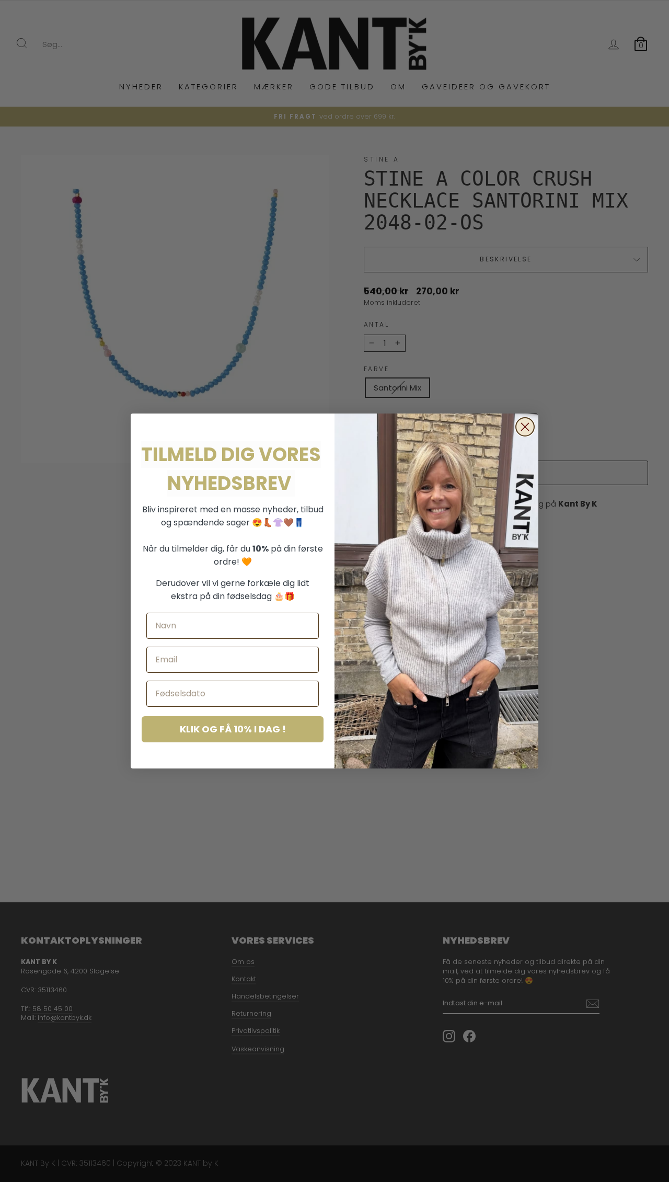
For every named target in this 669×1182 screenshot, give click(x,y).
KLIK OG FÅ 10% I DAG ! (233, 729)
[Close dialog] (525, 427)
